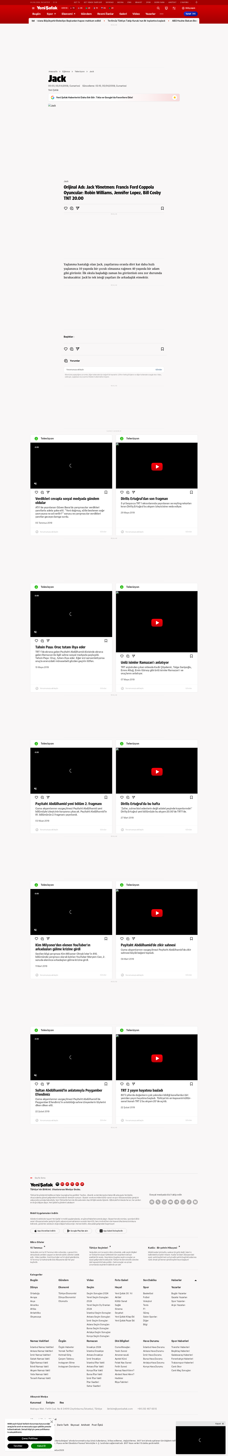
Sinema (119, 1309)
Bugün (34, 1280)
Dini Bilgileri (122, 1341)
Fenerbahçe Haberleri (182, 1359)
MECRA (120, 2)
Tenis (145, 1305)
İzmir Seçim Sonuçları (97, 1320)
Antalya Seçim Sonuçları (99, 1332)
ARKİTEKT (172, 2)
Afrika (33, 1309)
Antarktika (35, 1313)
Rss (62, 1402)
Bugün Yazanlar (178, 1293)
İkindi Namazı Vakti (39, 1366)
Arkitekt (85, 1425)
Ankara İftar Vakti (95, 1366)
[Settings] (161, 14)
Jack (91, 71)
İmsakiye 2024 (94, 1347)
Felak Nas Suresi (123, 1362)
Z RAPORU (184, 2)
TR (57, 1184)
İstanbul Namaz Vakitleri (42, 1347)
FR (72, 1184)
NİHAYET (138, 2)
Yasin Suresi (121, 1351)
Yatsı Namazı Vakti (39, 1374)
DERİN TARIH (159, 2)
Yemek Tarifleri (65, 1351)
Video (90, 1280)
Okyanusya (35, 1316)
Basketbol (148, 1293)
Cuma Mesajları (122, 1347)
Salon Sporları (150, 1316)
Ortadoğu (35, 1293)
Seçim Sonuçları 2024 (97, 1293)
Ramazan (92, 1341)
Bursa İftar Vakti (94, 1374)
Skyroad (75, 1425)
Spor (146, 1287)
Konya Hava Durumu (153, 1366)
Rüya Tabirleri (121, 1382)
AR (67, 1184)
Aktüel (118, 1297)
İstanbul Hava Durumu (154, 1347)
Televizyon (80, 71)
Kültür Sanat (121, 1301)
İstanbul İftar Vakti (96, 1362)
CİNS (129, 2)
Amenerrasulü (122, 1355)
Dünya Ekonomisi (67, 1297)
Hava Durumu (151, 1341)
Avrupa (33, 1297)
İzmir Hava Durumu (152, 1355)
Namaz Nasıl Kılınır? (124, 1370)
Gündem (63, 1280)
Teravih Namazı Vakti (40, 1378)
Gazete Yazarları (179, 1297)
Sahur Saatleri (94, 1386)
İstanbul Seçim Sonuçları (99, 1313)
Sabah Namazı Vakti (40, 1359)
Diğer (146, 1320)
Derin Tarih (63, 1425)
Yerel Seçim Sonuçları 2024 (97, 1299)
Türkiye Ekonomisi (67, 1293)
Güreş (146, 1313)
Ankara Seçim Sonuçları (98, 1316)
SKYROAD (110, 2)
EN (62, 1184)
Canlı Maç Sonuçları (181, 1370)
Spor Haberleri (180, 1341)
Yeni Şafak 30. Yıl (123, 1293)
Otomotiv (63, 1301)
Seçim (90, 1287)
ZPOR (148, 2)
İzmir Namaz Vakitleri (40, 1355)
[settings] (174, 8)
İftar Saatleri (93, 1382)
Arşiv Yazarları (178, 1305)
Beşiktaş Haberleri (180, 1351)
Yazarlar (176, 1287)
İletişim (50, 1402)
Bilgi (145, 1324)
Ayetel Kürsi (121, 1359)
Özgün (62, 1341)
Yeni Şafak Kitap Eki (125, 1316)
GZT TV (77, 2)
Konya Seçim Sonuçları (98, 1336)
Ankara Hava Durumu (153, 1351)
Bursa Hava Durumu (153, 1359)
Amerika (34, 1305)
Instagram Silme (66, 1362)
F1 (144, 1309)
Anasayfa (53, 71)
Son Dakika (149, 1280)
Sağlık (118, 1305)
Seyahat (119, 1313)
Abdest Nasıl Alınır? (124, 1374)
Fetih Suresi (121, 1366)
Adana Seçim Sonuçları (98, 1324)
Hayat (118, 1287)
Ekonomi (63, 1287)
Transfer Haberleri (180, 1347)
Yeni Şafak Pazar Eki (125, 1320)
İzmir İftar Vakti (94, 1378)
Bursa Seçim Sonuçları (98, 1328)
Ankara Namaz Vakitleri (41, 1351)
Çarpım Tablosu (66, 1359)
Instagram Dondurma (68, 1366)
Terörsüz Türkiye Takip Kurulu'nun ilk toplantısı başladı (105, 21)
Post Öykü (97, 1425)
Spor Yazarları (178, 1301)
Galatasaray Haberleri (182, 1355)
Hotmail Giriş (64, 1355)
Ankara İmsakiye (95, 1355)
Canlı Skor (176, 1366)
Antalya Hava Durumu (153, 1362)
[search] (158, 8)
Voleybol (147, 1301)
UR (82, 1184)
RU (77, 1184)
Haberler (176, 1280)
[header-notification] (166, 8)
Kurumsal (35, 1402)
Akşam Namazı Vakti (40, 1370)
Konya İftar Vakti (95, 1370)
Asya (32, 1301)
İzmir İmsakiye (94, 1359)
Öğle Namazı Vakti (39, 1362)
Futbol (146, 1297)
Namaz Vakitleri (39, 1341)
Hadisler (119, 1378)
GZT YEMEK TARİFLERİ (93, 2)
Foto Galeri (121, 1280)
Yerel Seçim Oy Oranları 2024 (98, 1307)
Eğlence (66, 71)
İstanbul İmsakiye (95, 1351)
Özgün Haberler (66, 1347)
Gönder (159, 370)
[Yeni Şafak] (47, 8)
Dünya (34, 1287)
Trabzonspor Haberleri (182, 1362)
